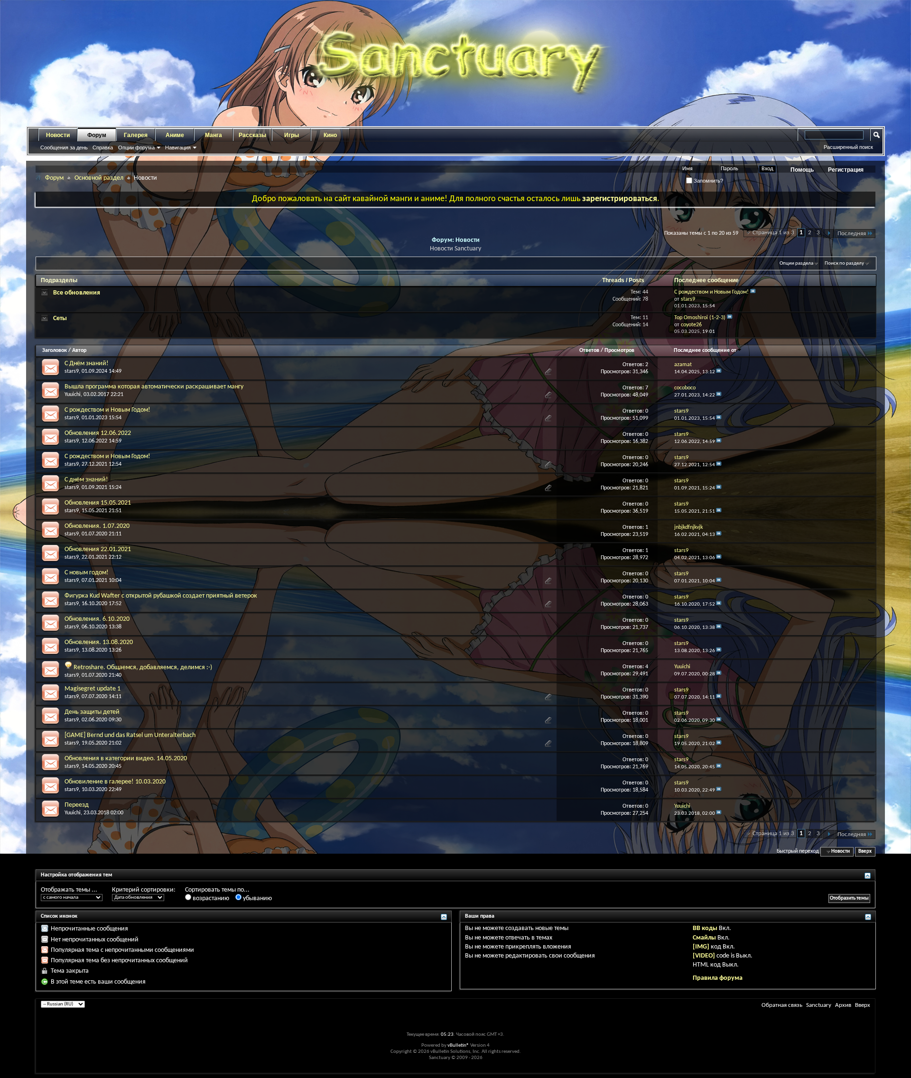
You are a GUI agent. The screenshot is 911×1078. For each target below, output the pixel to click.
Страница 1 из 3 (773, 233)
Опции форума (136, 147)
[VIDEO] (704, 955)
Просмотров (619, 350)
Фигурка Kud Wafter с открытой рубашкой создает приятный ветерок (161, 595)
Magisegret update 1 (93, 688)
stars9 (72, 371)
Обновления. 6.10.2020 (97, 619)
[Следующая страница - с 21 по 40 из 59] (829, 233)
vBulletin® (458, 1045)
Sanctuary (818, 1005)
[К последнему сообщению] (719, 372)
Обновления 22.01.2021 (98, 549)
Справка (103, 147)
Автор (79, 350)
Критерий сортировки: (144, 890)
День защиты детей (92, 712)
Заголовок (54, 350)
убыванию (257, 898)
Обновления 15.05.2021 (98, 503)
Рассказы (252, 135)
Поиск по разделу (844, 263)
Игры (291, 135)
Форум (96, 135)
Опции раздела (796, 263)
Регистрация (846, 169)
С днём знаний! (86, 479)
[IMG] (701, 946)
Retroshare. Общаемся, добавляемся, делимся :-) (143, 667)
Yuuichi (73, 394)
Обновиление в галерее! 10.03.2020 (115, 781)
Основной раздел (98, 178)
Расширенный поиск (848, 147)
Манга (213, 135)
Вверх (865, 851)
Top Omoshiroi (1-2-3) (699, 318)
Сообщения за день (64, 147)
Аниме (175, 135)
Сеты (60, 318)
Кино (330, 135)
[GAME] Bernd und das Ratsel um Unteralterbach (130, 735)
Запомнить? (707, 181)
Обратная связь (782, 1005)
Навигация (178, 147)
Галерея (136, 135)
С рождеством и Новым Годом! (711, 292)
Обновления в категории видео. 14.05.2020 (126, 758)
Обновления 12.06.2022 (98, 433)
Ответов (589, 350)
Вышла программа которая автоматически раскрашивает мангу (154, 386)
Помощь (802, 169)
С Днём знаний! (87, 363)
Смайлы (704, 937)
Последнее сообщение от (705, 350)
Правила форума (718, 978)
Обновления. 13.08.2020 (99, 642)
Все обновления (76, 292)
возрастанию (210, 898)
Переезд (77, 805)
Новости (58, 135)
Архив (843, 1005)
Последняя (851, 233)
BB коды (705, 928)
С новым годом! (87, 572)
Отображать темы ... (69, 890)
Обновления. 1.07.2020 (97, 526)
